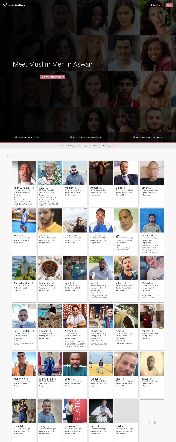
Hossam (43, 331)
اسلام (42, 235)
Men (78, 146)
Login (169, 5)
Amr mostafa (120, 340)
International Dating (66, 146)
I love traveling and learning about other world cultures (99, 344)
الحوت (118, 245)
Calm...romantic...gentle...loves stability (23, 344)
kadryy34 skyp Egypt (22, 187)
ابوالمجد (94, 426)
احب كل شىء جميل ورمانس (124, 343)
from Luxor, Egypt (96, 340)
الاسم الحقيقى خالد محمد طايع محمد (49, 197)
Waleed (146, 283)
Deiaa (119, 187)
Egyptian (87, 146)
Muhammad (46, 378)
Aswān (96, 146)
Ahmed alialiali (22, 283)
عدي (118, 235)
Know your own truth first (150, 245)
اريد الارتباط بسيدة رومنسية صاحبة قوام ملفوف (100, 293)
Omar (145, 187)
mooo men (71, 235)
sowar (145, 378)
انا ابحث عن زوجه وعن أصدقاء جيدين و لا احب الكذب (150, 296)
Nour (118, 378)
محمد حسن (96, 235)
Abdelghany (17, 340)
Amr (92, 283)
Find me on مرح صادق (148, 293)
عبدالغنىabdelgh (22, 331)
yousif (68, 378)
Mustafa (18, 235)
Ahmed (94, 187)
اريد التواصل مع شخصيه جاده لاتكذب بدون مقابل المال (124, 248)
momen (69, 187)
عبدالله (119, 283)
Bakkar (120, 426)
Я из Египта (17, 197)
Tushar (94, 378)
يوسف (42, 426)
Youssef (146, 331)
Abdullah (19, 426)
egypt (68, 283)
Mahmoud (45, 283)
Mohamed (147, 235)
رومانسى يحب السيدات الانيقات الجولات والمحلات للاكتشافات (99, 296)
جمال (42, 187)
